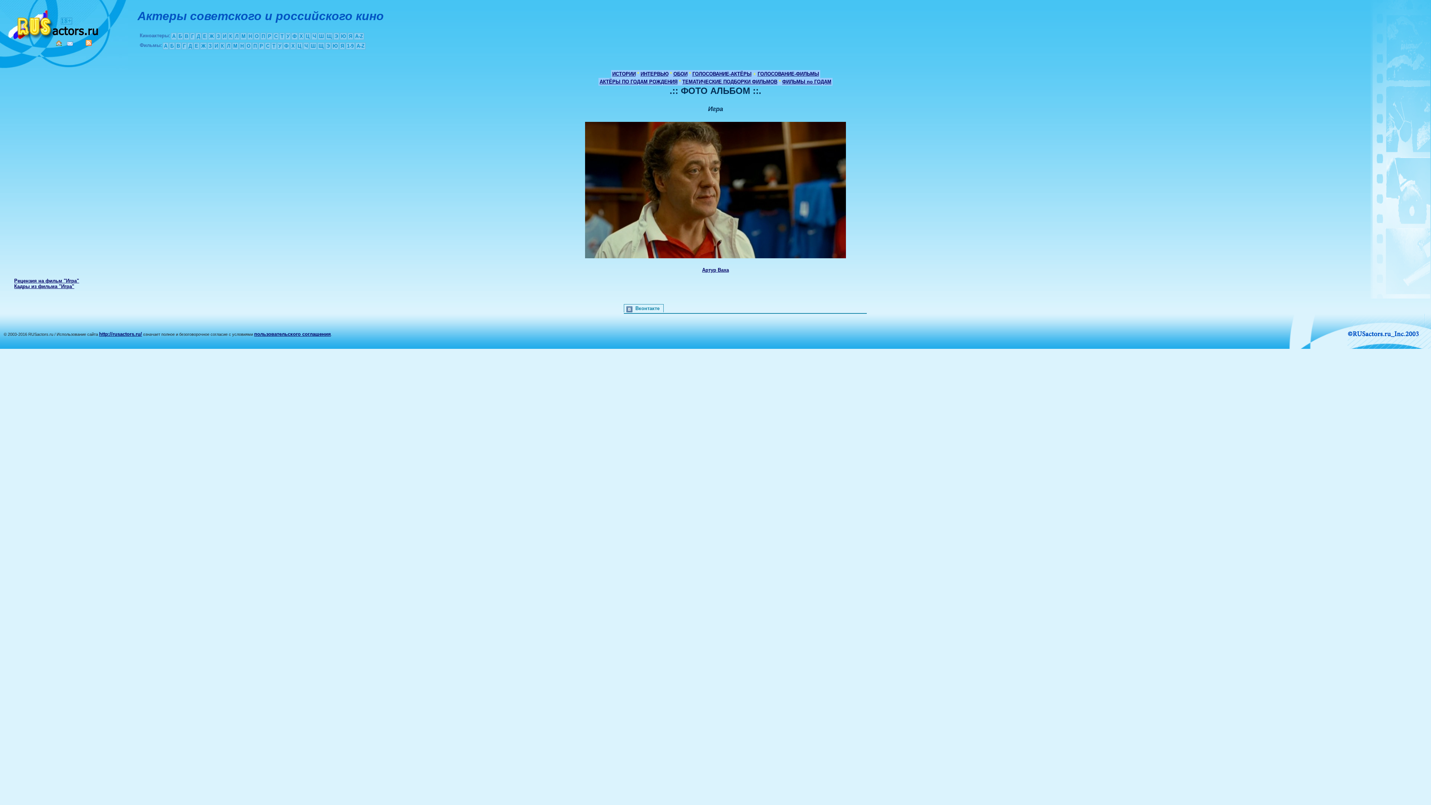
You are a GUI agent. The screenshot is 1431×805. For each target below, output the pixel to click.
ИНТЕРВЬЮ (655, 74)
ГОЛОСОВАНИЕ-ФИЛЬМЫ (788, 74)
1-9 (350, 46)
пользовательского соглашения (292, 334)
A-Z (359, 36)
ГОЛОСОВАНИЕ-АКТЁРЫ (722, 74)
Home (59, 43)
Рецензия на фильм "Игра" (46, 281)
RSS (89, 43)
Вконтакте (647, 308)
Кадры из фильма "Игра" (44, 286)
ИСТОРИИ (624, 74)
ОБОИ (680, 74)
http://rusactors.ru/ (120, 334)
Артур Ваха (715, 270)
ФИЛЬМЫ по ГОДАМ (806, 82)
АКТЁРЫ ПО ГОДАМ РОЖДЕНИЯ (638, 82)
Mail (70, 44)
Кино (54, 23)
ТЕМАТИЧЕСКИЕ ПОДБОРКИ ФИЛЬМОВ (729, 82)
